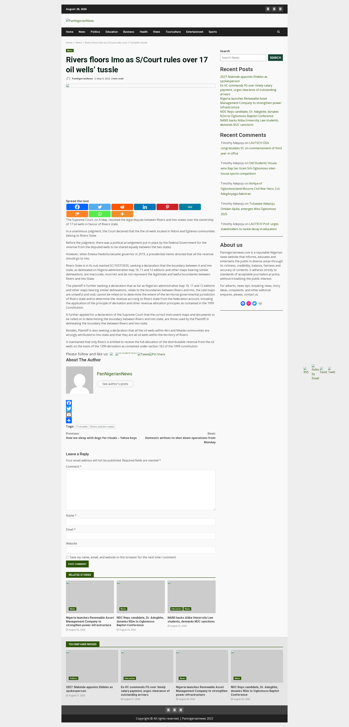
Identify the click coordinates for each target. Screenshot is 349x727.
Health (144, 31)
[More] (122, 214)
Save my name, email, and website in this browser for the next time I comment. (123, 557)
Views (156, 31)
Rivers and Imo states (102, 426)
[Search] (278, 31)
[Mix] (77, 214)
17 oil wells (82, 426)
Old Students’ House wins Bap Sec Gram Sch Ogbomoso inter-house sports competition (249, 168)
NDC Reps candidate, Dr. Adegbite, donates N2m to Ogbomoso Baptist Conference (141, 597)
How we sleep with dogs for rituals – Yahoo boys (101, 435)
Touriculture (173, 31)
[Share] (141, 420)
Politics (95, 31)
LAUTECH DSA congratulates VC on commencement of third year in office (251, 148)
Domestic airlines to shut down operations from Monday (180, 437)
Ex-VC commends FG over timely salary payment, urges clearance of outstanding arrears (248, 89)
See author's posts (115, 384)
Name (71, 515)
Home (69, 31)
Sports (213, 31)
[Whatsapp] (100, 214)
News (82, 31)
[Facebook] (77, 207)
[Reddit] (122, 207)
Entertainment (194, 31)
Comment (74, 467)
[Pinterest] (167, 207)
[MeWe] (190, 207)
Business (128, 31)
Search (225, 51)
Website (71, 543)
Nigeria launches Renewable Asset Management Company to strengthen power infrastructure (90, 597)
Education (112, 31)
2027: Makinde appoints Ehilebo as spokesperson (92, 666)
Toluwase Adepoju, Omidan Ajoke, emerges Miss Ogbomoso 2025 (248, 209)
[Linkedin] (145, 207)
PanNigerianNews (82, 78)
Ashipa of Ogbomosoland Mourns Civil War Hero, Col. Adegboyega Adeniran (250, 188)
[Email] (141, 414)
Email (71, 529)
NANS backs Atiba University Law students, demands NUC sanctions (192, 597)
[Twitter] (100, 207)
